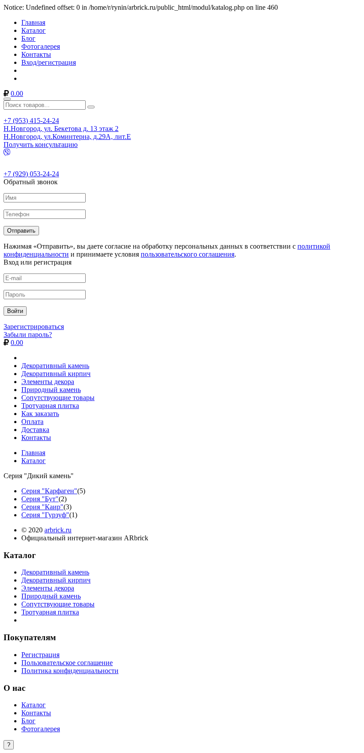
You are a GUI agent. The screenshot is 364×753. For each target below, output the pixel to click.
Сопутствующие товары (58, 397)
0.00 (17, 93)
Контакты (36, 54)
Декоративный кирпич (56, 373)
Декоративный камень (55, 365)
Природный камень (51, 389)
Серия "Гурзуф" (45, 515)
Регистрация (40, 654)
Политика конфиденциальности (70, 670)
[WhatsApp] (7, 159)
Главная (33, 22)
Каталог (33, 30)
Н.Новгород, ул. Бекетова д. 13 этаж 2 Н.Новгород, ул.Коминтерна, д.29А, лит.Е (67, 132)
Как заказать (40, 413)
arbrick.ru (57, 530)
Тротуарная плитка (50, 405)
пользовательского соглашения (187, 254)
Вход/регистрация (48, 62)
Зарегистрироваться (34, 326)
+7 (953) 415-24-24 (31, 120)
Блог (28, 38)
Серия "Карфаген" (49, 491)
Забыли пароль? (28, 334)
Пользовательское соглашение (67, 662)
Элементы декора (47, 381)
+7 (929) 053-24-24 (31, 174)
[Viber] (7, 152)
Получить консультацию (41, 144)
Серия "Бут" (40, 499)
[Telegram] (7, 166)
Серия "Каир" (42, 507)
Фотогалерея (40, 46)
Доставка (35, 429)
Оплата (32, 421)
